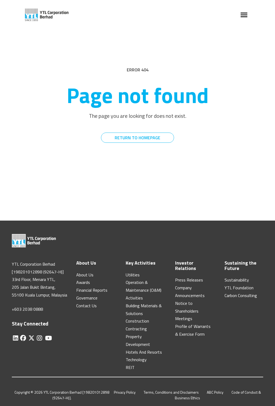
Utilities (133, 275)
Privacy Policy (125, 392)
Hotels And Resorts (144, 352)
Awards (83, 282)
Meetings (183, 318)
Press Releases (189, 280)
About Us (84, 275)
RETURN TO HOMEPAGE (137, 137)
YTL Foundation (239, 287)
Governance (86, 298)
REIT (130, 367)
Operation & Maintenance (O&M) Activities (143, 290)
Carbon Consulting (241, 295)
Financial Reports (91, 290)
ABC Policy (215, 392)
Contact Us (86, 305)
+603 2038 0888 (27, 309)
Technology (136, 359)
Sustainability (237, 280)
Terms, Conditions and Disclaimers (171, 392)
